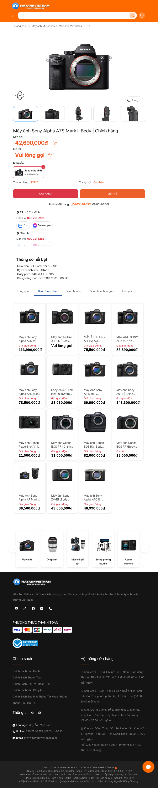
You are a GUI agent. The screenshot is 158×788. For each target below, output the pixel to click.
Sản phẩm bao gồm (102, 291)
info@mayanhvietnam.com (40, 737)
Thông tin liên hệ (24, 702)
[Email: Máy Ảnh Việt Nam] (42, 608)
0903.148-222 (82, 204)
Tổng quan (23, 291)
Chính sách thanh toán (27, 677)
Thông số (127, 291)
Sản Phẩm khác (48, 291)
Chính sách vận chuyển (28, 690)
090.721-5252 (34, 731)
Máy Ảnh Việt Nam (40, 724)
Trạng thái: (85, 182)
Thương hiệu (20, 182)
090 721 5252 (35, 217)
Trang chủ (20, 25)
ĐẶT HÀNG (45, 193)
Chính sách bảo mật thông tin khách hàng (40, 696)
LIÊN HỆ (112, 193)
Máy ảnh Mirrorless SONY (74, 25)
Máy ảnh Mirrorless (43, 25)
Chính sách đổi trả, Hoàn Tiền (31, 683)
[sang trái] (13, 549)
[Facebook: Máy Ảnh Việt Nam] (33, 608)
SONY (34, 182)
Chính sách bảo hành (26, 671)
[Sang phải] (145, 549)
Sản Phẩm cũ (74, 291)
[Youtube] (16, 608)
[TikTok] (25, 608)
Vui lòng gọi (30, 155)
